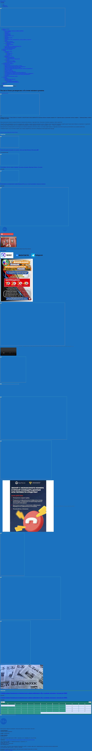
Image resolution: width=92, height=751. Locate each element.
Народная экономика (10, 42)
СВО (3, 4)
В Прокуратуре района (11, 60)
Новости (4, 29)
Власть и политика (6, 28)
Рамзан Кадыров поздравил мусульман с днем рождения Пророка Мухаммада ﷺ (19, 149)
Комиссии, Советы (8, 80)
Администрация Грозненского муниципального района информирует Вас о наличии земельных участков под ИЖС (33, 693)
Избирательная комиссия (9, 56)
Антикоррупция (8, 33)
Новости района (8, 31)
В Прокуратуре (7, 64)
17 (46, 709)
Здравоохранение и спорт (9, 35)
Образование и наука (8, 37)
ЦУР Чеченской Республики (10, 48)
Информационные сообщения (8, 63)
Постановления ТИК (10, 57)
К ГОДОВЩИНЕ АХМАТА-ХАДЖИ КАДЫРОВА (14, 30)
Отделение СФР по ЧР (9, 70)
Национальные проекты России (10, 47)
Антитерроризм (7, 34)
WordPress (6, 750)
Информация (7, 55)
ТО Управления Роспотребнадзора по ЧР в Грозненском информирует (17, 74)
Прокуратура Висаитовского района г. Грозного (13, 65)
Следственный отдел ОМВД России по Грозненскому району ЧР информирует (19, 73)
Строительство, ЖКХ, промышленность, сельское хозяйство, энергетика (18, 39)
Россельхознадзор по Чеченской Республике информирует (15, 72)
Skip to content (2, 0)
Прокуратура (7, 59)
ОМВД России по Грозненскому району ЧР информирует (15, 66)
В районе (4, 50)
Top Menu (2, 1)
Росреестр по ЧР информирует (10, 71)
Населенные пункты (8, 62)
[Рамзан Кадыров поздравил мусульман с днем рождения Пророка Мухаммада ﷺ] (9, 147)
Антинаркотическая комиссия (12, 81)
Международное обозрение (7, 49)
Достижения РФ (8, 43)
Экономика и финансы (9, 41)
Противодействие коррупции (10, 79)
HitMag (11, 750)
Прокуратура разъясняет (11, 61)
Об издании (5, 77)
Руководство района (8, 51)
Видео (8, 45)
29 (21, 712)
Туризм (6, 40)
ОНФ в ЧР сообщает (8, 69)
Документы (7, 52)
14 (7, 709)
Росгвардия (7, 75)
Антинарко (7, 32)
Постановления (9, 53)
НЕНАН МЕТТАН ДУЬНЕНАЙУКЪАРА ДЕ (13, 46)
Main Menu (2, 86)
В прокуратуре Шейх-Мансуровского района (13, 67)
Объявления (5, 5)
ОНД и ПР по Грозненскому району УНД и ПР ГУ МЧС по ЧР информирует (19, 68)
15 (21, 709)
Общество (6, 38)
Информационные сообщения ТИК (13, 58)
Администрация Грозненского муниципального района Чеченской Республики (20, 739)
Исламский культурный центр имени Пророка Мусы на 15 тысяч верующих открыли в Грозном (22, 183)
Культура (6, 36)
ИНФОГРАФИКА (10, 44)
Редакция (6, 78)
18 (59, 709)
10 (46, 707)
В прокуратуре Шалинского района (11, 76)
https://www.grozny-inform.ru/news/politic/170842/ (9, 132)
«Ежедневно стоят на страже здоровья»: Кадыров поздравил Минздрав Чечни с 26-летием (21, 167)
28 (7, 712)
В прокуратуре (5, 6)
